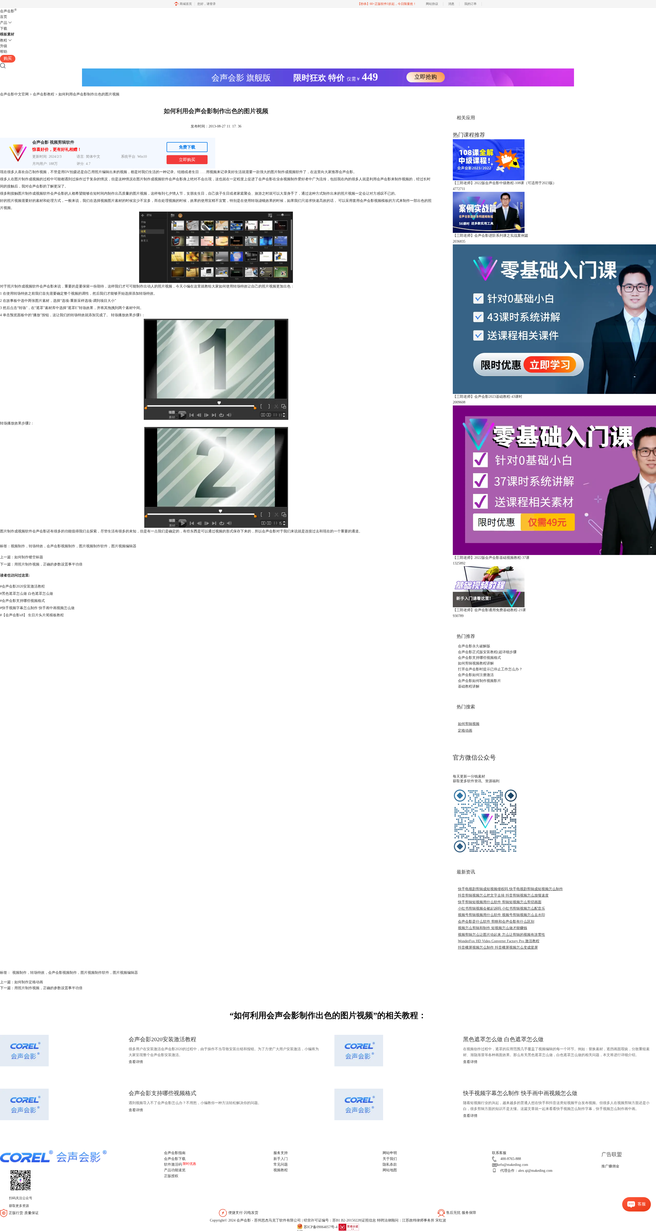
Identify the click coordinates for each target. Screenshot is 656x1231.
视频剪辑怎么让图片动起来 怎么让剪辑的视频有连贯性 (501, 935)
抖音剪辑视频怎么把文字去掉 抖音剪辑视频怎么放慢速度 (503, 895)
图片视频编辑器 (123, 546)
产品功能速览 (175, 1170)
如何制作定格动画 (28, 982)
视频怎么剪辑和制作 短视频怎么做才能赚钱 (492, 928)
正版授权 (171, 1176)
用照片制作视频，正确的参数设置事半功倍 (48, 564)
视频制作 (18, 546)
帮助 (3, 52)
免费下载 (187, 147)
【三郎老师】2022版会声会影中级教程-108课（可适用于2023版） (504, 183)
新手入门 (280, 1159)
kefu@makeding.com (512, 1165)
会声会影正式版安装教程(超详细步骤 (487, 652)
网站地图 (390, 1170)
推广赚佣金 (610, 1166)
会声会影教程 (43, 94)
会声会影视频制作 (61, 546)
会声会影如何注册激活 (476, 675)
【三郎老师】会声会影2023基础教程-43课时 (487, 397)
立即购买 (187, 159)
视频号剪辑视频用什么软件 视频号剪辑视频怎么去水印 (501, 915)
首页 (3, 17)
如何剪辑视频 (468, 724)
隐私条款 (390, 1164)
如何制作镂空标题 (28, 557)
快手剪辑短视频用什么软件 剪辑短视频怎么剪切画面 (499, 902)
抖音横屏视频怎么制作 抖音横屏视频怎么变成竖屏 (498, 947)
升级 (3, 46)
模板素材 (7, 34)
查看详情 (136, 1062)
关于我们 (390, 1159)
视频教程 (280, 1170)
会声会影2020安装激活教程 (22, 586)
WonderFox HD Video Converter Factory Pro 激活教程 (498, 941)
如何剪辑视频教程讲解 (476, 663)
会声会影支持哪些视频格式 (22, 601)
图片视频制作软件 (93, 546)
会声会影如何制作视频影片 (479, 681)
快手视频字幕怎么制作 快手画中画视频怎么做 (37, 608)
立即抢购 (425, 77)
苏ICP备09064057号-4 (320, 1227)
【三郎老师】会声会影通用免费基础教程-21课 (489, 610)
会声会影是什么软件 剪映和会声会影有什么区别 (496, 922)
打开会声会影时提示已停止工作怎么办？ (490, 669)
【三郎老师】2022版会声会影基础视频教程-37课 (491, 558)
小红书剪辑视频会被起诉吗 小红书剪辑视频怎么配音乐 (501, 908)
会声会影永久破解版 (474, 646)
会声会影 (8, 11)
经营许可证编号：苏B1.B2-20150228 (332, 1220)
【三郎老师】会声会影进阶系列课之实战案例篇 (490, 235)
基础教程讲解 (468, 686)
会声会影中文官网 (14, 94)
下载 (3, 29)
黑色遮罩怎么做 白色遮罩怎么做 (26, 593)
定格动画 (465, 730)
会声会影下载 (175, 1159)
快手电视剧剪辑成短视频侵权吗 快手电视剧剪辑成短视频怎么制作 (510, 889)
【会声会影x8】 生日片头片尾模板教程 (32, 615)
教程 (3, 40)
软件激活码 (173, 1164)
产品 (3, 23)
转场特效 (36, 546)
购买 (8, 58)
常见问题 (280, 1164)
